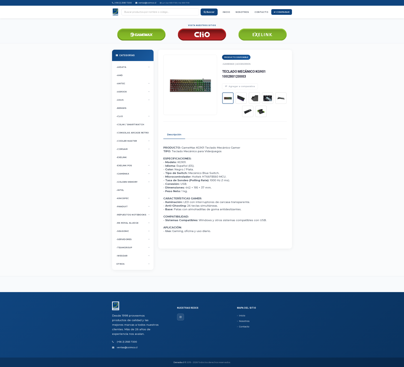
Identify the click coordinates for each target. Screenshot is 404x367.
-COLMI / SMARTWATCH (130, 124)
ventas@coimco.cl (147, 3)
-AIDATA (133, 67)
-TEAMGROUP (133, 247)
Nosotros (242, 12)
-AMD (119, 75)
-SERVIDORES (133, 239)
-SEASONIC (133, 231)
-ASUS (133, 100)
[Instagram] (180, 317)
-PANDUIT (133, 206)
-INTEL (120, 190)
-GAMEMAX (133, 173)
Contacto (261, 12)
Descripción (174, 134)
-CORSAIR (133, 149)
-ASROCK (133, 91)
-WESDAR (133, 255)
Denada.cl (178, 362)
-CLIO (133, 116)
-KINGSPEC (133, 198)
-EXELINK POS (133, 165)
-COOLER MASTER (133, 141)
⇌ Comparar (281, 12)
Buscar (210, 12)
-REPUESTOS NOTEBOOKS (133, 214)
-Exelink (121, 157)
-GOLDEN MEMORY (133, 182)
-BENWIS (121, 108)
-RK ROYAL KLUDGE (133, 223)
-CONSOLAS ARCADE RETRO (132, 132)
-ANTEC (133, 83)
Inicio (226, 12)
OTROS (133, 264)
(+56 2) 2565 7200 (123, 3)
